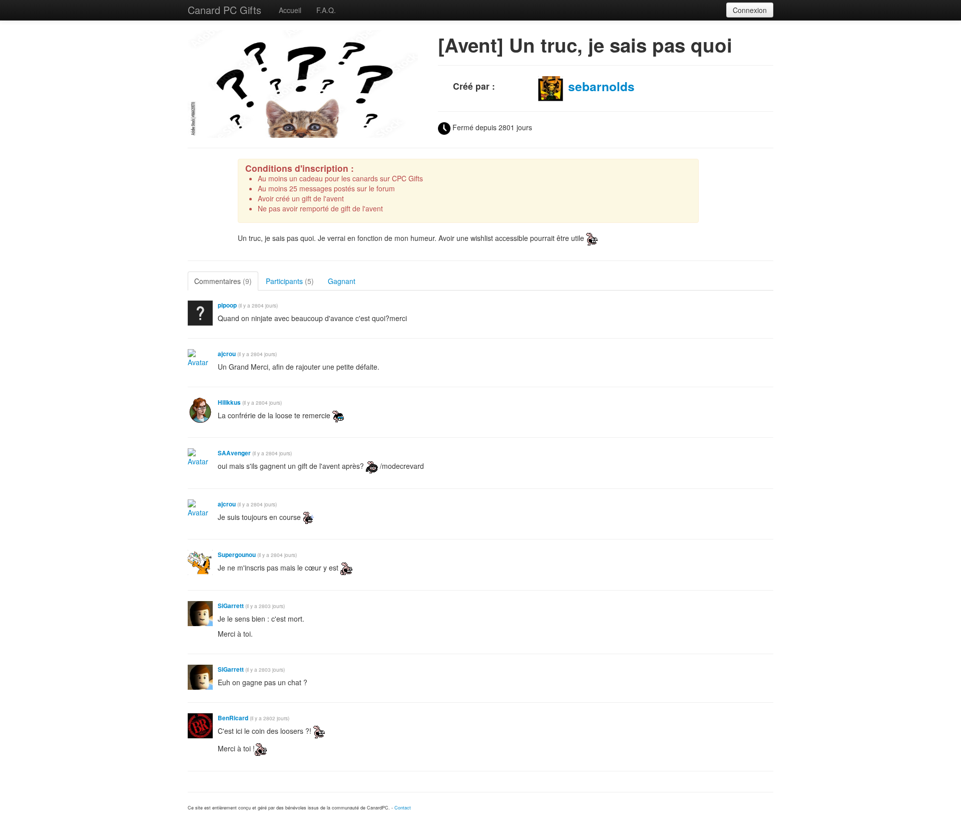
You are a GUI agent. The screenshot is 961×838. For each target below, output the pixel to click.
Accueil (290, 10)
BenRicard (233, 718)
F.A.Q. (326, 10)
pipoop (227, 305)
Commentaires (223, 281)
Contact (402, 807)
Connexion (750, 10)
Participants (290, 281)
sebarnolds (601, 86)
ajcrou (227, 354)
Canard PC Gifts (224, 10)
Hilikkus (229, 402)
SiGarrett (231, 606)
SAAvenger (234, 453)
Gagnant (341, 281)
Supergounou (237, 554)
